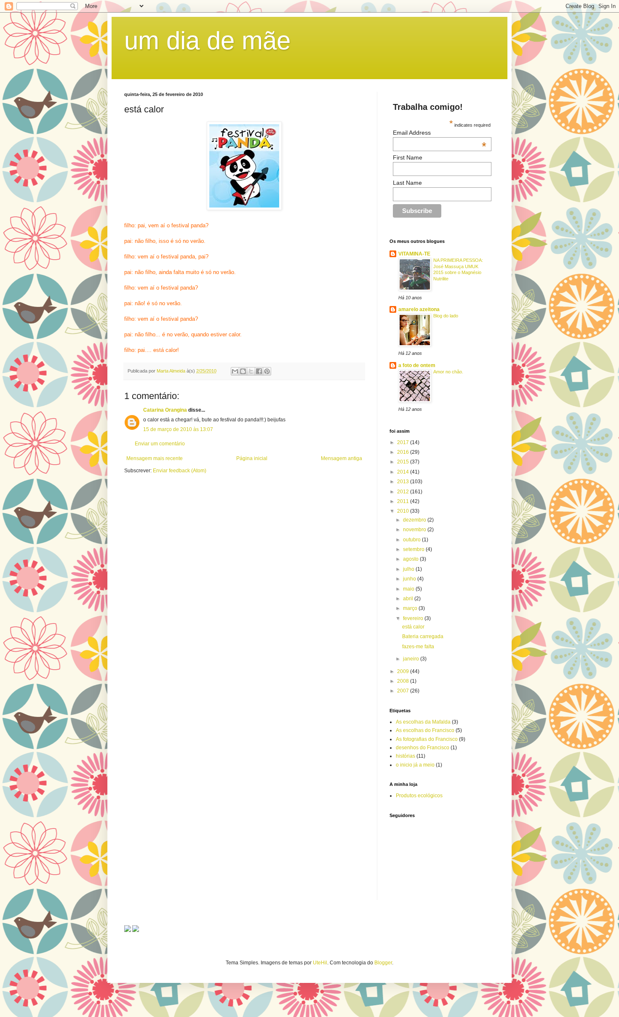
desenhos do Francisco (422, 748)
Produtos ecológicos (419, 796)
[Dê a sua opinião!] (243, 371)
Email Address (440, 132)
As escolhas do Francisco (425, 730)
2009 (403, 671)
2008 (403, 681)
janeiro (411, 659)
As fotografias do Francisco (427, 739)
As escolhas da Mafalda (423, 722)
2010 (403, 511)
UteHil (320, 963)
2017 (403, 442)
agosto (411, 559)
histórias (405, 756)
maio (409, 589)
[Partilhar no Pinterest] (267, 371)
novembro (415, 529)
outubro (412, 540)
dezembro (415, 520)
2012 (403, 492)
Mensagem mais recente (154, 458)
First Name (407, 157)
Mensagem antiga (341, 458)
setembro (414, 549)
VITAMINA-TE (414, 254)
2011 (403, 501)
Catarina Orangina (165, 410)
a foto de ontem (416, 365)
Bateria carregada (422, 636)
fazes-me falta (418, 647)
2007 (403, 691)
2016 (403, 452)
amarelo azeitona (419, 309)
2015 (403, 462)
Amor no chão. (448, 371)
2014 (403, 472)
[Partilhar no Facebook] (259, 371)
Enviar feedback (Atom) (179, 471)
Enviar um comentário (160, 444)
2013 (403, 482)
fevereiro (413, 618)
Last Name (407, 182)
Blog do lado (445, 315)
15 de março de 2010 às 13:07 (178, 429)
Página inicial (251, 458)
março (411, 608)
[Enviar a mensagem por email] (235, 371)
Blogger (383, 963)
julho (409, 569)
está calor (413, 627)
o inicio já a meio (415, 765)
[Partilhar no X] (251, 371)
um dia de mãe (207, 41)
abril (408, 599)
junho (410, 579)
